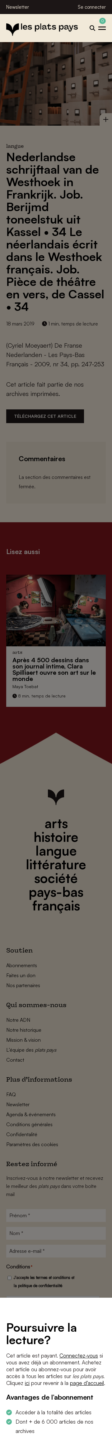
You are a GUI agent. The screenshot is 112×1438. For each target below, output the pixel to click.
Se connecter (92, 7)
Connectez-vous (78, 1355)
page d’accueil (87, 1383)
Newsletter (17, 7)
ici (27, 1383)
